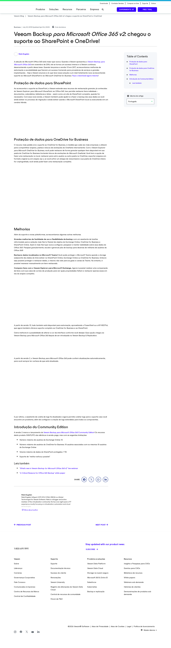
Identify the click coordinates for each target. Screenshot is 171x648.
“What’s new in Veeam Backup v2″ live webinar (49, 468)
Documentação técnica (60, 568)
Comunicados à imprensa (24, 586)
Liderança (18, 568)
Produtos (40, 9)
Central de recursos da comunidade (65, 594)
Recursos (67, 9)
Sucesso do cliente (58, 572)
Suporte (54, 563)
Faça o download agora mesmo (85, 75)
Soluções (54, 9)
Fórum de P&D (57, 599)
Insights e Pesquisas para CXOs (137, 563)
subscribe (91, 549)
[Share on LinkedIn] (105, 479)
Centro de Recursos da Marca (26, 591)
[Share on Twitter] (91, 479)
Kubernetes (92, 586)
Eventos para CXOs (132, 568)
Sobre (16, 563)
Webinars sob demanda (134, 582)
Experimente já (126, 9)
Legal (129, 626)
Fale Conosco (19, 582)
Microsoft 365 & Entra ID (97, 577)
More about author (31, 510)
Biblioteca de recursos (133, 572)
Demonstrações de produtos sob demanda (137, 593)
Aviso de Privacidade (100, 626)
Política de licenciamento (144, 626)
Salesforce (91, 582)
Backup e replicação (95, 591)
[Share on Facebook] (84, 479)
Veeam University (58, 582)
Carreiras (18, 572)
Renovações (56, 577)
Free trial (147, 9)
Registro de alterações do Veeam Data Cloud (67, 588)
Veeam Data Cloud (95, 568)
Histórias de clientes (132, 586)
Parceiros (81, 9)
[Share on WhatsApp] (98, 479)
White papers (129, 577)
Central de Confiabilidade (24, 596)
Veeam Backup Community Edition (69, 432)
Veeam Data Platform (96, 563)
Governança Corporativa (24, 577)
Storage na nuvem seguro (97, 572)
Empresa (94, 9)
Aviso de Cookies (117, 626)
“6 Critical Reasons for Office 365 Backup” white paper (42, 473)
